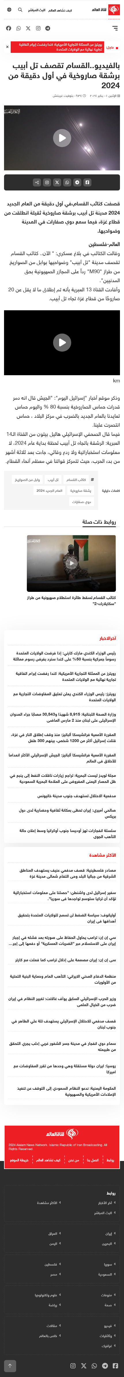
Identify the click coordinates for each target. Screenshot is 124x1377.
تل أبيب (53, 479)
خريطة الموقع (19, 1159)
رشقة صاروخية (80, 490)
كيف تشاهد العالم (60, 10)
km (116, 379)
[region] (62, 137)
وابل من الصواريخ (27, 479)
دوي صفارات (81, 501)
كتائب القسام (76, 479)
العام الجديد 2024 (49, 490)
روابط (110, 1159)
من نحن (73, 1159)
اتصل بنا (93, 1159)
